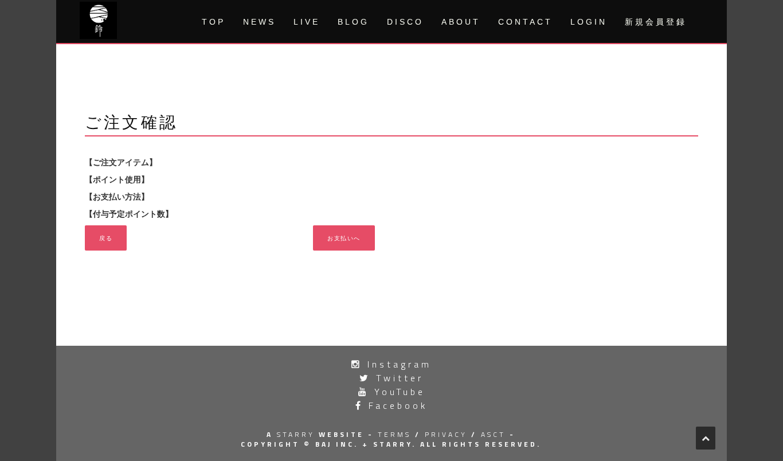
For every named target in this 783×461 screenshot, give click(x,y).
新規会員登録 (656, 21)
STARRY (296, 434)
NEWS (259, 21)
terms (394, 434)
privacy (446, 434)
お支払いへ (344, 237)
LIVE (306, 21)
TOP (213, 21)
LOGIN (588, 21)
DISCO (405, 21)
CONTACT (525, 21)
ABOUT (460, 21)
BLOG (353, 21)
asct (493, 434)
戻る (105, 237)
